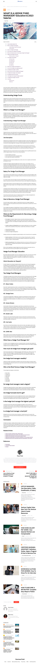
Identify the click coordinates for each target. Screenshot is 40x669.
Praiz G (23, 536)
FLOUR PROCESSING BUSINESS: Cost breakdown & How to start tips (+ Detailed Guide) (8, 644)
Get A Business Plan (33, 661)
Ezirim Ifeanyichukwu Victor (26, 555)
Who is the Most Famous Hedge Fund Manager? (15, 71)
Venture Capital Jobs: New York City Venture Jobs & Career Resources (28, 510)
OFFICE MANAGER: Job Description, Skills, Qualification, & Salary (28, 488)
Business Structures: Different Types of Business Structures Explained (8, 632)
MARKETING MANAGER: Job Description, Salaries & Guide (15, 435)
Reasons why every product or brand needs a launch (8, 627)
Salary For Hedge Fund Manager (12, 49)
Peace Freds (20, 456)
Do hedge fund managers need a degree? (14, 72)
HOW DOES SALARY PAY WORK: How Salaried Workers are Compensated (28, 531)
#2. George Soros (12, 60)
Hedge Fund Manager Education (12, 54)
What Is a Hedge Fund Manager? (12, 45)
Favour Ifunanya (10, 607)
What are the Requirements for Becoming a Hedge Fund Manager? (18, 52)
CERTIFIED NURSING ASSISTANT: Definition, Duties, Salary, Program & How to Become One (28, 550)
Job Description (11, 48)
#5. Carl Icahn (11, 63)
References (11, 81)
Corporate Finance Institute (10, 445)
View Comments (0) (19, 467)
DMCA (27, 661)
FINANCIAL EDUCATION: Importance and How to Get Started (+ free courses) (18, 438)
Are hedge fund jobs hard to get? (12, 74)
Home (4, 6)
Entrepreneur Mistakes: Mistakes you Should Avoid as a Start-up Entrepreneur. (8, 638)
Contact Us (9, 661)
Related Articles (11, 80)
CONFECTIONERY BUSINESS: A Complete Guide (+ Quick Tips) (7, 650)
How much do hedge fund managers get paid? (14, 68)
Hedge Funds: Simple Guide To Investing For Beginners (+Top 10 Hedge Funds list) (19, 437)
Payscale (6, 446)
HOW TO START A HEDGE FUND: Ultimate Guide (14, 433)
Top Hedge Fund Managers (11, 57)
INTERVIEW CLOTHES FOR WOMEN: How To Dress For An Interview (28, 571)
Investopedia (7, 444)
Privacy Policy (23, 661)
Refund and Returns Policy (16, 661)
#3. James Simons (12, 61)
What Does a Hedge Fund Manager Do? (14, 66)
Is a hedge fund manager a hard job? (13, 77)
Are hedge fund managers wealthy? (13, 69)
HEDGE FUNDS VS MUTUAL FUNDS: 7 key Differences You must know (17, 434)
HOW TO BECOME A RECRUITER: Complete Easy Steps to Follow (28, 590)
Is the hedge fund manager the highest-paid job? (15, 75)
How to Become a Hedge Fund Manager (14, 51)
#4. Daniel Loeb (11, 62)
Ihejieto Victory (10, 614)
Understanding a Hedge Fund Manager (15, 47)
